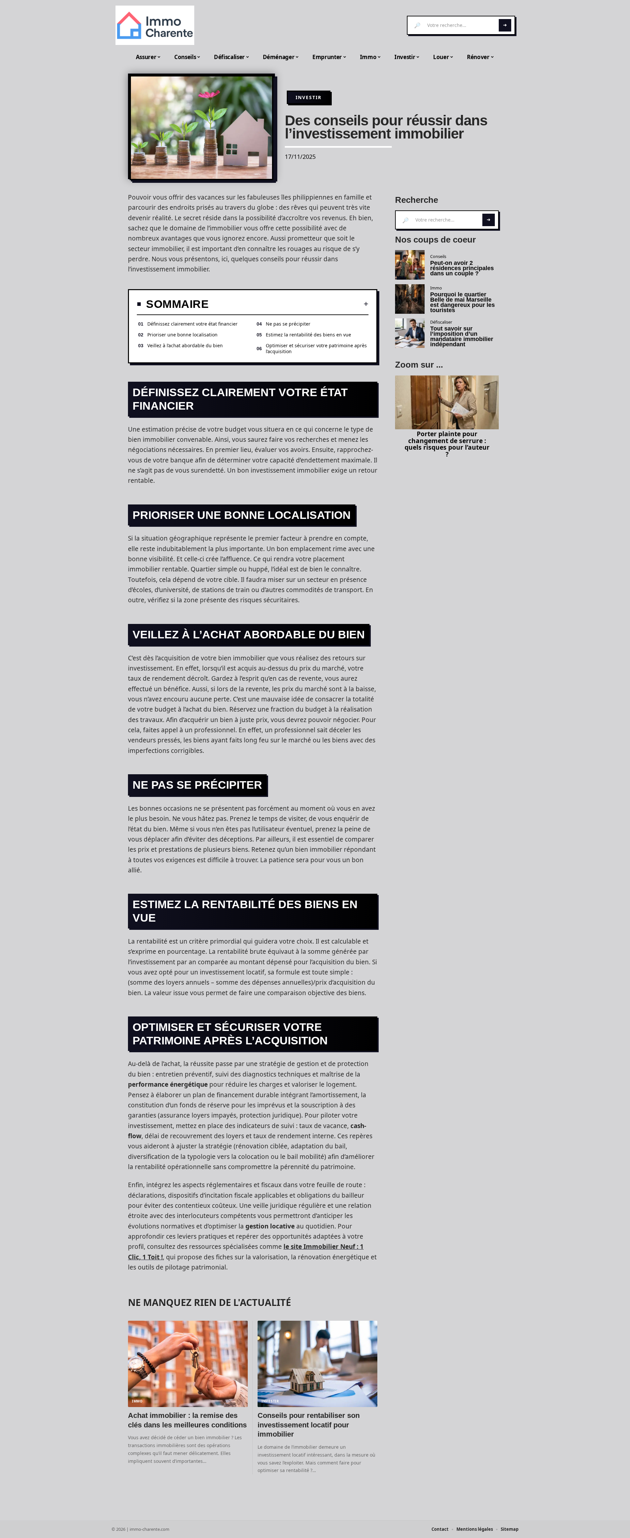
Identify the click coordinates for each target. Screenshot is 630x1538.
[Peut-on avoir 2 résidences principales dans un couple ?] (410, 265)
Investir (309, 97)
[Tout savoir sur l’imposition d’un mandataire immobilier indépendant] (410, 333)
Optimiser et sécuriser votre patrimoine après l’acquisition (316, 348)
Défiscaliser (441, 322)
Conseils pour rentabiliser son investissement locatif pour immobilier (309, 1424)
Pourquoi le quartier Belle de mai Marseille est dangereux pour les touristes (462, 302)
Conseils (438, 256)
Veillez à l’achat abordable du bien (185, 345)
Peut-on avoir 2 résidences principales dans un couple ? (462, 268)
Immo (137, 1401)
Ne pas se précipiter (288, 324)
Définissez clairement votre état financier (193, 324)
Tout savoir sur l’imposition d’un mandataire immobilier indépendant (461, 336)
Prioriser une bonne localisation (182, 334)
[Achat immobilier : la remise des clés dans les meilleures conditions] (188, 1364)
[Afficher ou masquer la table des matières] (288, 304)
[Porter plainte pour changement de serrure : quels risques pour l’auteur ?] (447, 402)
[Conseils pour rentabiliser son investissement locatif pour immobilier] (317, 1364)
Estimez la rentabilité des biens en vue (308, 334)
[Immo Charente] (155, 25)
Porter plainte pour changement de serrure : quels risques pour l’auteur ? (447, 444)
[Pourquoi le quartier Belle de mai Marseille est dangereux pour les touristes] (410, 299)
